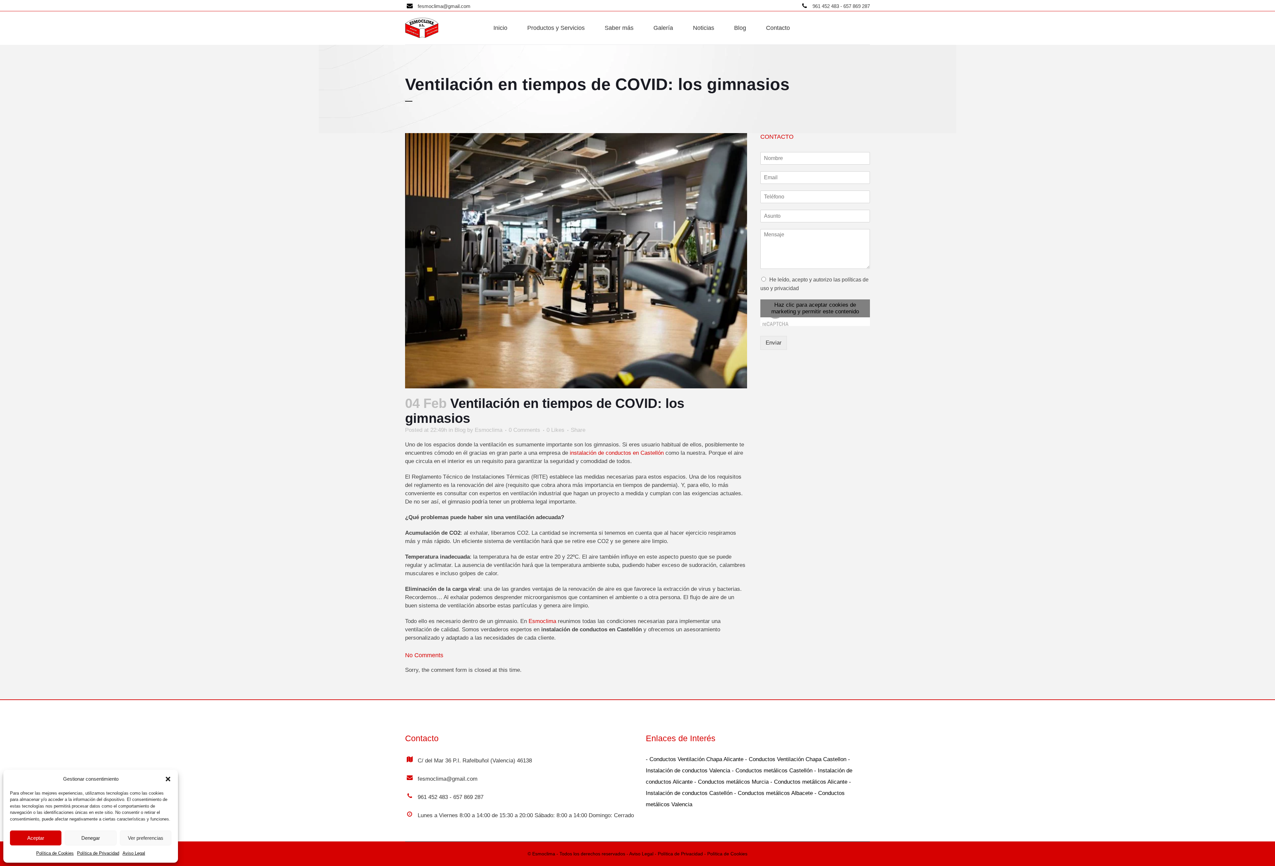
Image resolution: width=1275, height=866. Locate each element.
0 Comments (524, 430)
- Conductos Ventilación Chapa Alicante (694, 759)
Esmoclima (488, 430)
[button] (168, 779)
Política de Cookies (55, 853)
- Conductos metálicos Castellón (771, 770)
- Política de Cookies (725, 853)
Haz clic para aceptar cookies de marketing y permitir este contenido (815, 308)
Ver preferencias (145, 838)
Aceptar (35, 838)
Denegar (90, 838)
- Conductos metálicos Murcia (731, 782)
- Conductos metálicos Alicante (808, 782)
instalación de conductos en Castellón (617, 453)
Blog (460, 430)
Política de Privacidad (98, 853)
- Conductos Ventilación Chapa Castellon (794, 759)
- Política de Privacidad (678, 853)
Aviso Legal (134, 853)
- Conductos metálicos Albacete (772, 793)
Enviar (774, 343)
